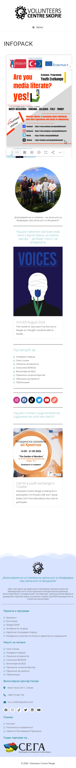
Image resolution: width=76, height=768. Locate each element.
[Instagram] (16, 400)
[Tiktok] (31, 400)
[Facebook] (24, 400)
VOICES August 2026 (30, 322)
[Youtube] (46, 400)
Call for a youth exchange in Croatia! (35, 485)
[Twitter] (39, 400)
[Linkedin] (32, 710)
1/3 (16, 152)
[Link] (54, 400)
